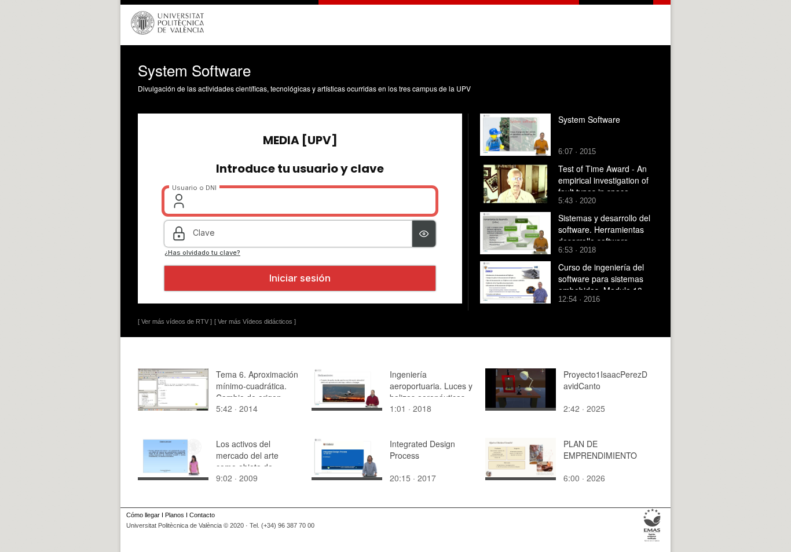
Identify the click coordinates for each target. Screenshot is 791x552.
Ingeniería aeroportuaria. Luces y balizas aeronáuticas (431, 385)
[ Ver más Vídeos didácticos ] (255, 321)
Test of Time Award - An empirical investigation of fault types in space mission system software (603, 186)
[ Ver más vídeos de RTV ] (175, 321)
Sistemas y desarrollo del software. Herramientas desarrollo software (604, 229)
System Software (589, 119)
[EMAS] (652, 542)
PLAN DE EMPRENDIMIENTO (600, 449)
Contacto (202, 514)
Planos (174, 514)
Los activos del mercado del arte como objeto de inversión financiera (251, 461)
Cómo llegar (143, 514)
